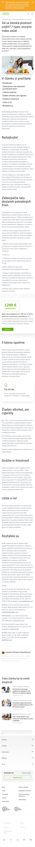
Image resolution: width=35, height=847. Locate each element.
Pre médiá (5, 794)
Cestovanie (5, 752)
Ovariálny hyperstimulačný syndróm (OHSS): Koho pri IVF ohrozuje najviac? (23, 705)
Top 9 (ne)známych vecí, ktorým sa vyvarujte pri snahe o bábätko (23, 719)
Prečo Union (5, 801)
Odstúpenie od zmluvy (25, 790)
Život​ (3, 764)
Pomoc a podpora (23, 787)
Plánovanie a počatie (25, 19)
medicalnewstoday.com (10, 612)
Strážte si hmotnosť (11, 99)
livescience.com (18, 620)
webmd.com (14, 629)
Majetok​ (4, 758)
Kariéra (4, 798)
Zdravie (4, 739)
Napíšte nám (17, 777)
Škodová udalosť (26, 773)
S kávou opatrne (9, 92)
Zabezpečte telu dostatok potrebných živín (14, 87)
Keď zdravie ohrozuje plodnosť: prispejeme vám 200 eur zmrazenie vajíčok (22, 691)
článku (27, 395)
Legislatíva (22, 827)
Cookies (22, 823)
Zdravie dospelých (18, 686)
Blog (3, 787)
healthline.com (7, 640)
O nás (3, 790)
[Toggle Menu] (32, 14)
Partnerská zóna (7, 823)
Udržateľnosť (22, 799)
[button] (7, 329)
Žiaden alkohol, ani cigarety (14, 95)
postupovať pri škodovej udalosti (14, 8)
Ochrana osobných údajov (8, 832)
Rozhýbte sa (8, 106)
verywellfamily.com (26, 601)
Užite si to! (7, 102)
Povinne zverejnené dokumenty (24, 795)
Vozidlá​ (4, 746)
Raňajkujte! (7, 83)
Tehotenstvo (16, 700)
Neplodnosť (16, 19)
